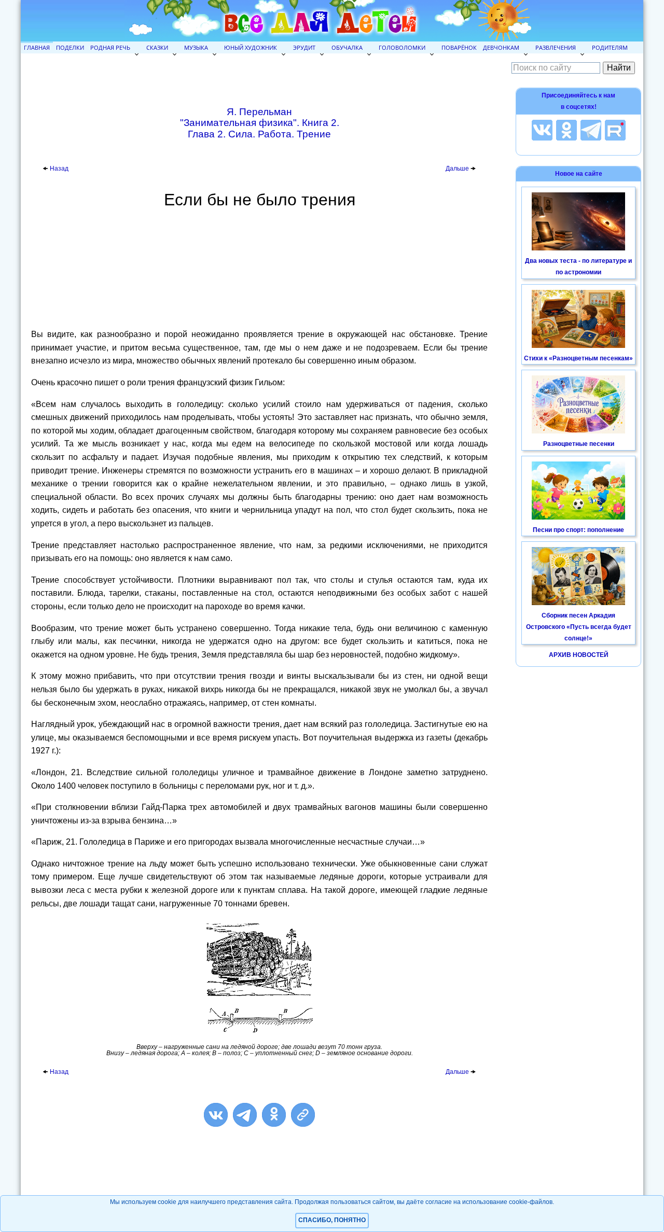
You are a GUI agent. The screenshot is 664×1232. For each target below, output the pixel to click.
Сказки (157, 47)
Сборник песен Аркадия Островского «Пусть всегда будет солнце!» (578, 626)
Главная (37, 47)
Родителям (610, 47)
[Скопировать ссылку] (303, 1115)
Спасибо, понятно (332, 1220)
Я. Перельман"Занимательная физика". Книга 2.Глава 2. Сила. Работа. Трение (259, 122)
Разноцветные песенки (578, 443)
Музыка (196, 47)
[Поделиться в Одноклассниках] (274, 1115)
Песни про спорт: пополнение (578, 530)
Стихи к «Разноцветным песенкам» (578, 358)
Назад (59, 168)
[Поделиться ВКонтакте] (216, 1115)
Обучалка (347, 47)
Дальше (458, 168)
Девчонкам (501, 47)
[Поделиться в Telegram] (245, 1115)
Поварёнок (459, 47)
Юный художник (250, 47)
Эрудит (304, 47)
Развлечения (555, 47)
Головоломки (402, 47)
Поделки (70, 47)
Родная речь (110, 47)
